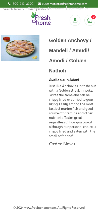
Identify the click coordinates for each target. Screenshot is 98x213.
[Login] (74, 20)
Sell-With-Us (78, 8)
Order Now (61, 144)
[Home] (41, 13)
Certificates (35, 8)
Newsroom (56, 8)
